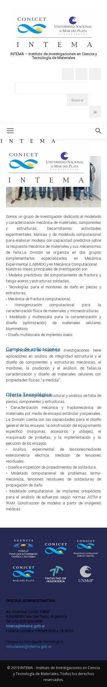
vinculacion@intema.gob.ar (29, 646)
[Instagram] (81, 74)
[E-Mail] (95, 74)
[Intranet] (95, 112)
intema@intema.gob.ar (25, 626)
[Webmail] (68, 74)
